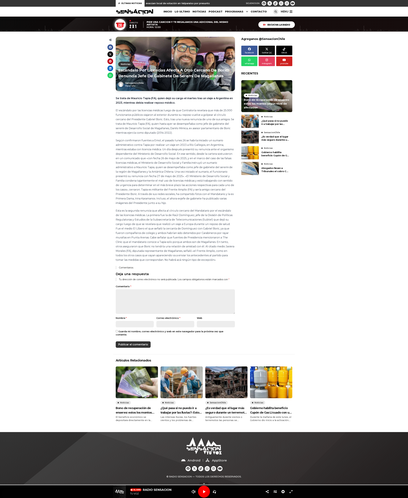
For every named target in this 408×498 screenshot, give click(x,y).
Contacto (259, 11)
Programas (234, 11)
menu (284, 11)
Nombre (121, 318)
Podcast (215, 11)
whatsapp (249, 63)
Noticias (199, 11)
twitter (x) (267, 52)
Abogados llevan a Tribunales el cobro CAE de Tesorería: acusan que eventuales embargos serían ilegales (275, 170)
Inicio (168, 11)
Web (199, 318)
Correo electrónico (168, 318)
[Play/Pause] (204, 492)
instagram (267, 63)
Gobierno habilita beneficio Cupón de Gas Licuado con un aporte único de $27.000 (275, 154)
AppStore (219, 460)
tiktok (284, 52)
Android (194, 460)
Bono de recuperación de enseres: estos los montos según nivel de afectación (134, 410)
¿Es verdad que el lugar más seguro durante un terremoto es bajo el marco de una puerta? (275, 138)
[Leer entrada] (266, 96)
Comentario (123, 286)
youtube (284, 63)
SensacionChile (272, 132)
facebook (249, 52)
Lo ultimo (182, 11)
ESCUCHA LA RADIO (278, 24)
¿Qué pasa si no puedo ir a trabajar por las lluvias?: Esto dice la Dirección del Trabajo (274, 122)
